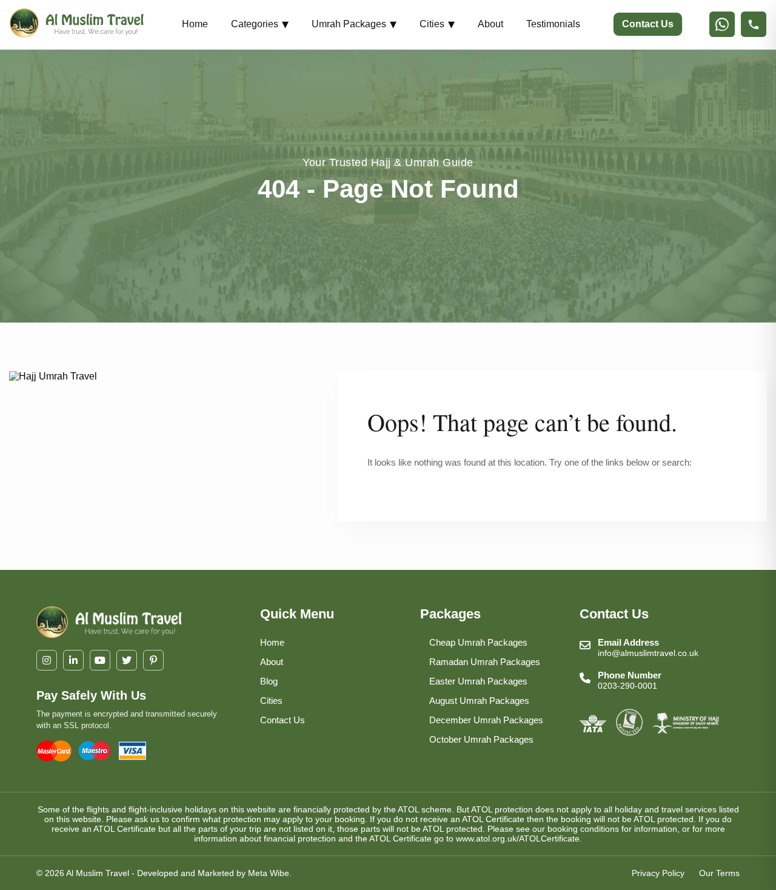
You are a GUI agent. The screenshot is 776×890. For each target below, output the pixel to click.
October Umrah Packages (481, 739)
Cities (437, 24)
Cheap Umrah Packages (478, 642)
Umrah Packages (354, 24)
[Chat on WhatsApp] (722, 24)
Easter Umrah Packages (478, 681)
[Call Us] (753, 24)
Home (195, 24)
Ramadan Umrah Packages (484, 662)
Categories (260, 24)
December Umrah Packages (486, 720)
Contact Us (648, 24)
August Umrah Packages (479, 700)
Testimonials (553, 24)
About (490, 24)
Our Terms (719, 873)
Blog (269, 681)
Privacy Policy (658, 873)
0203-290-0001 (627, 686)
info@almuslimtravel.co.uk (648, 653)
